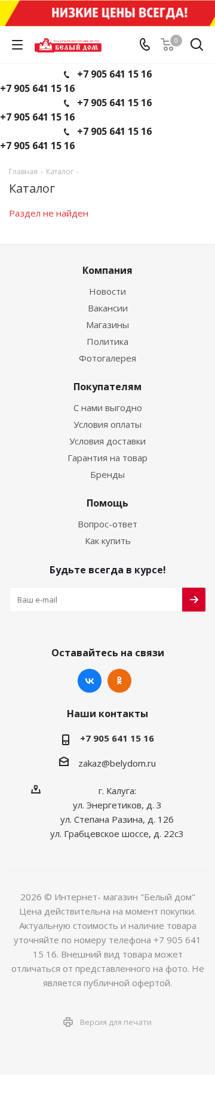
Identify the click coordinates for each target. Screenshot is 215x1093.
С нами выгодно (107, 407)
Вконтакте (90, 681)
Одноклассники (119, 681)
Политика (107, 341)
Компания (107, 270)
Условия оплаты (107, 424)
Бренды (107, 474)
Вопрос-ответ (107, 524)
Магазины (107, 325)
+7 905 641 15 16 (114, 74)
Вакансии (108, 308)
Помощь (107, 503)
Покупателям (107, 386)
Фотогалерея (107, 358)
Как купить (108, 540)
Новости (107, 291)
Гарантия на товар (107, 458)
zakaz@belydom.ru (117, 763)
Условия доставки (107, 441)
